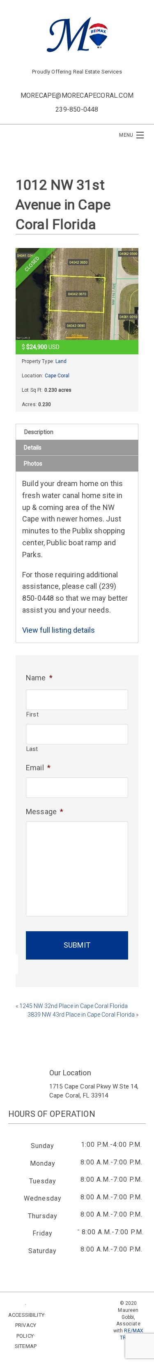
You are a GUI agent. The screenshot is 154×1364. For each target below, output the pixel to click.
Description (38, 432)
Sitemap (26, 1346)
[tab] (77, 432)
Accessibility (26, 1315)
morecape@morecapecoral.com (77, 95)
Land (61, 361)
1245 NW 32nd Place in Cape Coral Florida (73, 1006)
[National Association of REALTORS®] (76, 1354)
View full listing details (58, 630)
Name (39, 677)
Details (32, 447)
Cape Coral (57, 376)
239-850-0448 (76, 109)
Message (44, 811)
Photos (33, 463)
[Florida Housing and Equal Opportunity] (76, 1325)
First (32, 714)
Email (38, 767)
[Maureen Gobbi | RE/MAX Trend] (77, 34)
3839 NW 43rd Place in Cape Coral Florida (81, 1014)
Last (32, 749)
